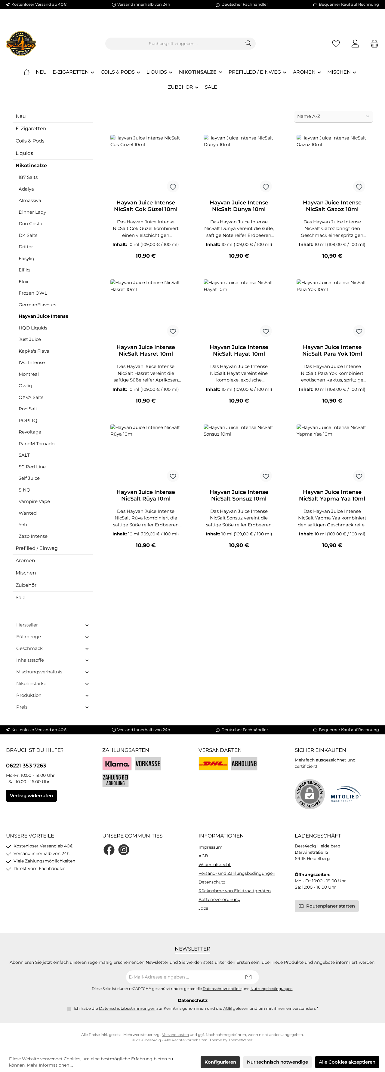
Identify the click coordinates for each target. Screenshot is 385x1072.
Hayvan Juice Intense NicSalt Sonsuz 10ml (239, 495)
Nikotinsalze (31, 165)
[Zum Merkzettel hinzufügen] (173, 186)
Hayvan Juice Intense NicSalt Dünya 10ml (239, 206)
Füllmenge (28, 636)
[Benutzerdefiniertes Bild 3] (115, 780)
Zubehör (26, 585)
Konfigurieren (220, 1062)
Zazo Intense (33, 536)
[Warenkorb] (372, 44)
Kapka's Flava (34, 351)
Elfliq (24, 270)
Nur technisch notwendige (277, 1062)
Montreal (29, 374)
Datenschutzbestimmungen (127, 1008)
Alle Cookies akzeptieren (347, 1062)
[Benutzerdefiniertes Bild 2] (244, 763)
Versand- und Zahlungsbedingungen (237, 873)
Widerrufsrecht (215, 864)
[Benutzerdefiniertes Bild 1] (213, 763)
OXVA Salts (31, 397)
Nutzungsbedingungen (272, 989)
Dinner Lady (32, 212)
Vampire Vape (34, 501)
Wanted (28, 513)
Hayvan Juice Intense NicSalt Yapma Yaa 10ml (332, 495)
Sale (21, 597)
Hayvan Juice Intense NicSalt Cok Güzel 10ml (145, 206)
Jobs (203, 908)
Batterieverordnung (220, 899)
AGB (203, 856)
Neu (21, 116)
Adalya (26, 189)
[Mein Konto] (355, 44)
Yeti (23, 524)
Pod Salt (28, 409)
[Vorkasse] (148, 763)
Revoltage (30, 432)
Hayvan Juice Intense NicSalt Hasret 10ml (145, 350)
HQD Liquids (33, 328)
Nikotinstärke (31, 683)
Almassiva (30, 200)
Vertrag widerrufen (31, 795)
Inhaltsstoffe (30, 660)
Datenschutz (212, 882)
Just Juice (30, 339)
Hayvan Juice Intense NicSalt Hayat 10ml (239, 350)
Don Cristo (30, 223)
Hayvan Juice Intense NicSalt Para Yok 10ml (332, 350)
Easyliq (26, 258)
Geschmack (29, 648)
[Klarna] (117, 763)
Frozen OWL (33, 293)
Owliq (25, 385)
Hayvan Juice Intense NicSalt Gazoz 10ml (332, 206)
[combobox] (173, 44)
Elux (23, 281)
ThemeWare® (240, 1040)
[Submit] (248, 977)
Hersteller (27, 625)
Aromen (25, 560)
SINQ (24, 490)
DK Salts (28, 235)
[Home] (27, 72)
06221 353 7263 (26, 765)
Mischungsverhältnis (39, 672)
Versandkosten (175, 1034)
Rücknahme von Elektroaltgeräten (235, 890)
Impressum (211, 847)
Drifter (26, 247)
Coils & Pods (30, 141)
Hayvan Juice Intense (43, 316)
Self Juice (29, 478)
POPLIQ (28, 420)
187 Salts (28, 177)
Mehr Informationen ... (50, 1065)
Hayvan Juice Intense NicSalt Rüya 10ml (145, 495)
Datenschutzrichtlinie (222, 989)
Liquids (24, 153)
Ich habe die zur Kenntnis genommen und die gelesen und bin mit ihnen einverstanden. (196, 1008)
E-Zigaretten (31, 128)
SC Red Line (32, 467)
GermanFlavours (37, 305)
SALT (24, 455)
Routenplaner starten (330, 906)
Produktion (29, 695)
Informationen (221, 836)
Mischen (26, 573)
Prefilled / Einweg (37, 548)
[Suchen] (249, 44)
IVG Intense (32, 362)
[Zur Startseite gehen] (21, 44)
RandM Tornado (36, 443)
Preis (21, 707)
